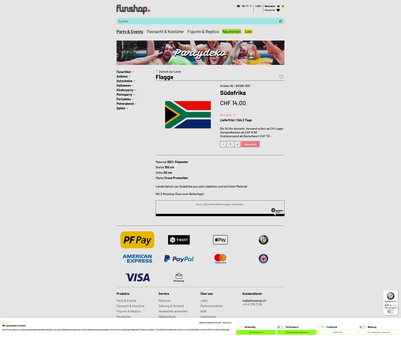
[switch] (391, 311)
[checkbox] (239, 327)
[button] (7, 322)
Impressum (227, 322)
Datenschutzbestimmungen (210, 322)
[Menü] (396, 292)
